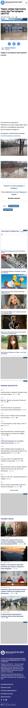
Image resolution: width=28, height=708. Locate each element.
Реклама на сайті (6, 687)
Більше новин (14, 490)
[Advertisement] (14, 368)
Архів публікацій (5, 696)
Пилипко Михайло (10, 48)
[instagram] (4, 700)
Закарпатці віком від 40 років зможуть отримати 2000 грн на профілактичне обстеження (13, 591)
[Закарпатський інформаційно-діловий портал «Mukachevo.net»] (11, 3)
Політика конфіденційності (8, 690)
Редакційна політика (7, 693)
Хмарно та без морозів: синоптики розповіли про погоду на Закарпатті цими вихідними (12, 566)
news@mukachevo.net (7, 684)
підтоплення (8, 209)
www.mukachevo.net (6, 668)
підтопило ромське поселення (10, 136)
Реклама (14, 19)
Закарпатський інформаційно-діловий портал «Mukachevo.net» (13, 659)
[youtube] (6, 700)
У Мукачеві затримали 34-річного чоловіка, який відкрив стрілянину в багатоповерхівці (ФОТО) (12, 542)
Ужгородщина (14, 206)
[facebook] (1, 700)
